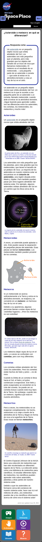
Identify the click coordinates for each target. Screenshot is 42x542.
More (3, 18)
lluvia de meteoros (25, 342)
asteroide (14, 49)
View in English (35, 23)
